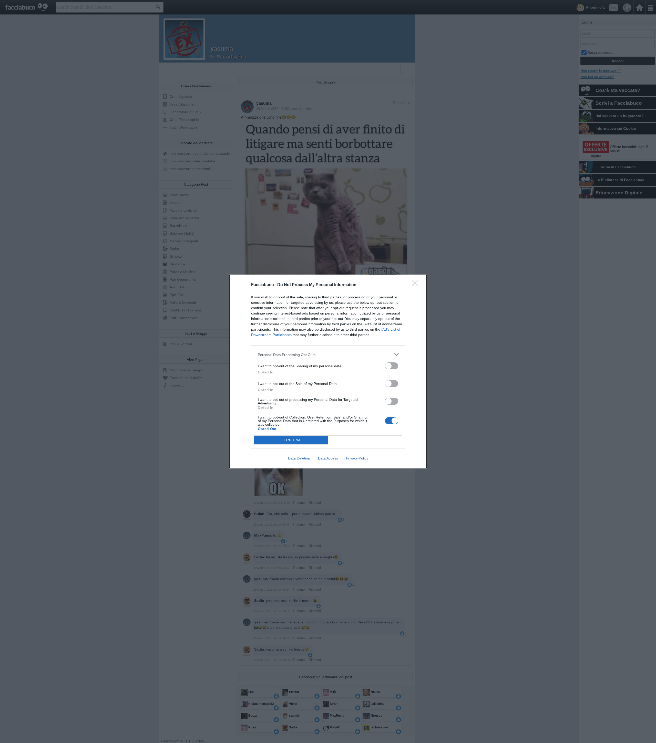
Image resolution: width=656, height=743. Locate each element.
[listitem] (328, 354)
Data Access (328, 458)
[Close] (417, 285)
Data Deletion (299, 458)
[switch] (391, 365)
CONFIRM (291, 440)
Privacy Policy (357, 458)
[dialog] (328, 371)
